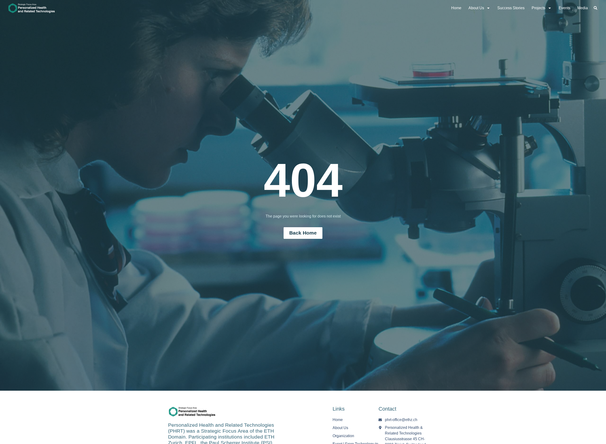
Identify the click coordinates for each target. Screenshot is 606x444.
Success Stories (511, 8)
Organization (343, 436)
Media (582, 8)
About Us (476, 8)
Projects (538, 8)
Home (456, 8)
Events (564, 8)
